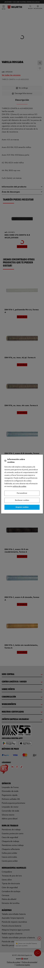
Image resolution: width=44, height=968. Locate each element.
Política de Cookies (19, 486)
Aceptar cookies (22, 507)
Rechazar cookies (22, 500)
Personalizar (22, 493)
